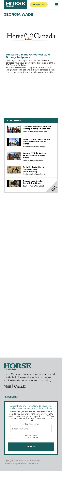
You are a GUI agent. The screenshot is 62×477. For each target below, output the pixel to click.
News (25, 131)
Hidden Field (31, 435)
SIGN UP (31, 446)
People (42, 174)
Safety (42, 146)
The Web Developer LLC (30, 463)
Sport (45, 131)
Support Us (39, 4)
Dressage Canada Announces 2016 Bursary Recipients (28, 56)
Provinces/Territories (35, 131)
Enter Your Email (31, 424)
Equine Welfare (28, 146)
